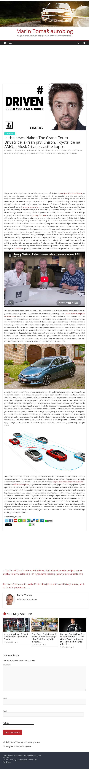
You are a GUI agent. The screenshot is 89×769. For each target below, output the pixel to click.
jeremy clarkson (30, 153)
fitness (14, 153)
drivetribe (75, 150)
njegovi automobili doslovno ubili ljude (68, 482)
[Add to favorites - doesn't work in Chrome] (24, 520)
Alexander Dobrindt (47, 150)
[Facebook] (11, 520)
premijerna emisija (30, 207)
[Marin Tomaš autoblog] (44, 14)
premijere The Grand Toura (71, 193)
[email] (15, 520)
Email (5, 711)
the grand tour (66, 153)
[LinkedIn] (42, 520)
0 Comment (33, 150)
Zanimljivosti (10, 134)
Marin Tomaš (21, 150)
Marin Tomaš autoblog (44, 31)
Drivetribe (18, 248)
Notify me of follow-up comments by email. (22, 742)
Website (6, 723)
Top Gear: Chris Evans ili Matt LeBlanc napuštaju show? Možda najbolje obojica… (44, 638)
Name (5, 698)
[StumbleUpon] (28, 520)
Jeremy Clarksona (39, 215)
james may (20, 153)
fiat (10, 153)
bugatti (64, 150)
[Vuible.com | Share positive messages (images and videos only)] (20, 520)
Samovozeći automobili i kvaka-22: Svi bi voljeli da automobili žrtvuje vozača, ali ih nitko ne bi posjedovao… (43, 586)
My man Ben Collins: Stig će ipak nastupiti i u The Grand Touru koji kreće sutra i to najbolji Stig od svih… (72, 639)
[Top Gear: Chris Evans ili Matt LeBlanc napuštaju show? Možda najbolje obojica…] (44, 619)
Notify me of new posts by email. (18, 746)
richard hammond (51, 153)
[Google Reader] (37, 520)
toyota (74, 153)
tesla (59, 153)
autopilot (58, 150)
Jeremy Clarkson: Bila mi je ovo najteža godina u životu (16, 637)
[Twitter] (6, 520)
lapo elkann (40, 153)
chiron (69, 150)
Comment (6, 665)
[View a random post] (83, 42)
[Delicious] (33, 520)
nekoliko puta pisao (21, 484)
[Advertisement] (44, 63)
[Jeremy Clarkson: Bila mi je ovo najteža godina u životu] (16, 619)
